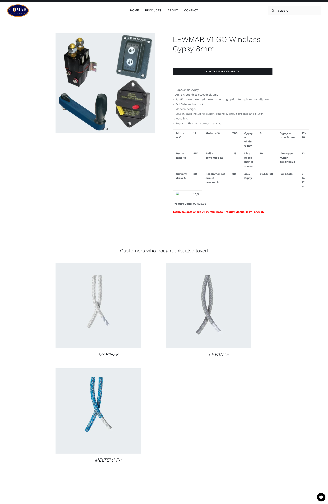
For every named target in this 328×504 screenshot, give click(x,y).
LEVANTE (219, 354)
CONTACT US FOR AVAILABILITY (87, 306)
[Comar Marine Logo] (18, 5)
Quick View (120, 306)
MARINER (109, 354)
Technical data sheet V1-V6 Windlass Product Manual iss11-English (218, 211)
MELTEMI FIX (109, 460)
